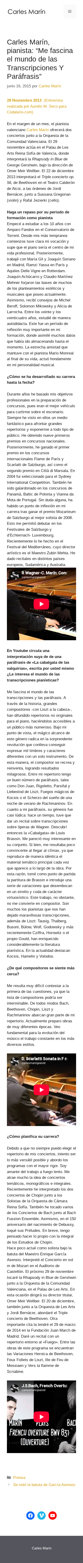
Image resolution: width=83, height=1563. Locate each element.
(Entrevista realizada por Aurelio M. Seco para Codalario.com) (36, 106)
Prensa (19, 1477)
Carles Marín (38, 130)
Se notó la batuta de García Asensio (44, 1485)
